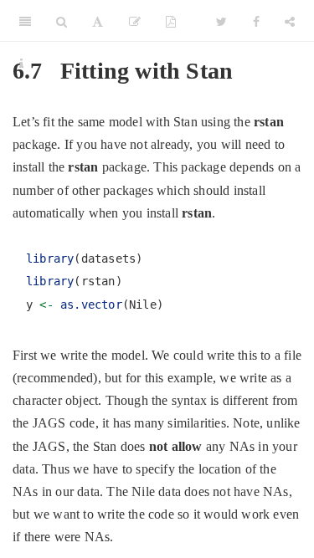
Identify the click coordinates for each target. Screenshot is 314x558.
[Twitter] (221, 21)
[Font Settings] (98, 21)
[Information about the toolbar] (21, 63)
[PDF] (170, 21)
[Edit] (134, 21)
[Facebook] (256, 21)
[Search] (62, 21)
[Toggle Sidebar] (25, 21)
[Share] (289, 21)
